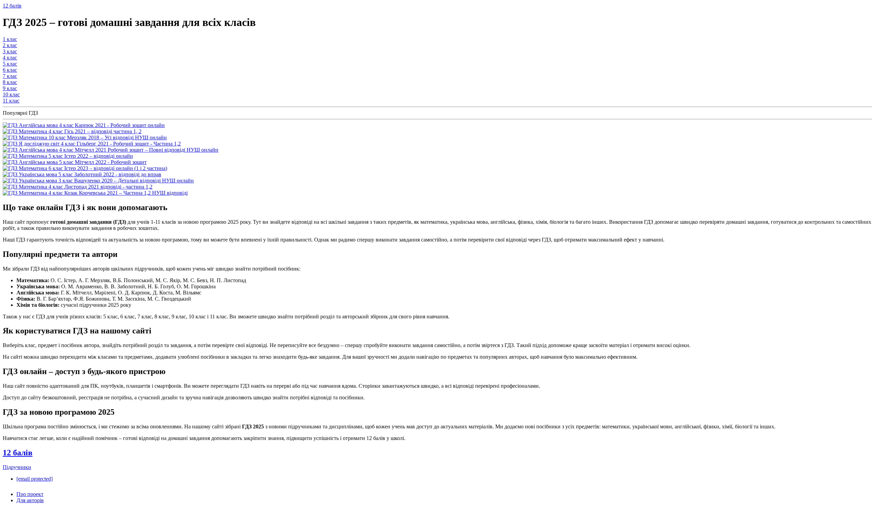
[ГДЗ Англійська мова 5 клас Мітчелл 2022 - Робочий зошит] (75, 162)
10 (11, 94)
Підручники (17, 467)
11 (11, 101)
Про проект (29, 494)
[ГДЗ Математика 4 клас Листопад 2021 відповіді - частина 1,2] (77, 187)
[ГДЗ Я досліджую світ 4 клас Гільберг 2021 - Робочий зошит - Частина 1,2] (92, 144)
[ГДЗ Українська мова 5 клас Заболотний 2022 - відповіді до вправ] (82, 174)
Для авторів (30, 500)
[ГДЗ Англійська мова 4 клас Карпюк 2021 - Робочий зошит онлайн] (84, 125)
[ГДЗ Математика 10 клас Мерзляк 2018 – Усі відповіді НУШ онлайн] (85, 137)
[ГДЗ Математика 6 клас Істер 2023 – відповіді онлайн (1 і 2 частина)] (85, 168)
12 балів (12, 6)
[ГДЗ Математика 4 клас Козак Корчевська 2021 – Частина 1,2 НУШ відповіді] (95, 193)
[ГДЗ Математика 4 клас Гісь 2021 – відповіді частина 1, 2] (72, 131)
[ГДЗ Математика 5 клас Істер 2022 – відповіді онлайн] (68, 156)
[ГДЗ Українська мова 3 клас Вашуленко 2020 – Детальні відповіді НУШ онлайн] (98, 180)
